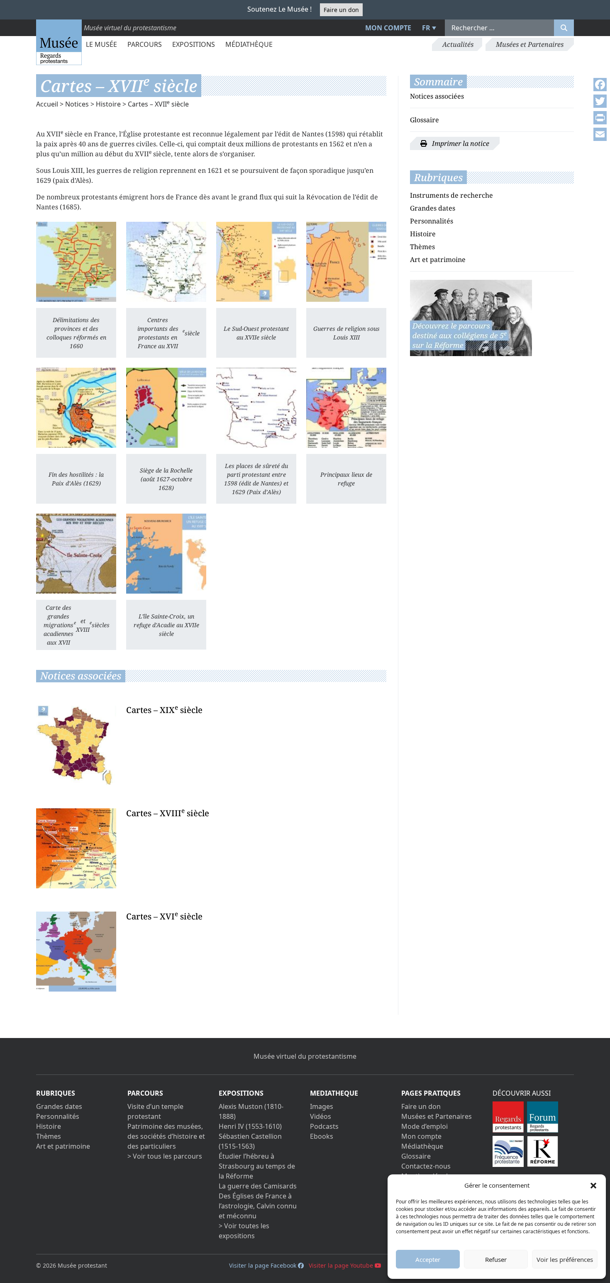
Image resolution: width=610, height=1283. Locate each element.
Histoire (108, 104)
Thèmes (422, 246)
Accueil (47, 104)
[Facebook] (600, 84)
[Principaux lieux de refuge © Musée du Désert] (346, 408)
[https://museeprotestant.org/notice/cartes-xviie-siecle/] (471, 317)
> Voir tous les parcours (164, 1156)
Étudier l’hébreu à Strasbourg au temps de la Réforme (257, 1166)
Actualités (457, 44)
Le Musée (101, 44)
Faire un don (341, 10)
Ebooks (321, 1136)
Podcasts (324, 1126)
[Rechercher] (564, 27)
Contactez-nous (426, 1166)
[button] (593, 1185)
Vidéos (320, 1116)
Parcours (144, 44)
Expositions (193, 44)
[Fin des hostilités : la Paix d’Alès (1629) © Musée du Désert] (76, 408)
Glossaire (424, 119)
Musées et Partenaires (530, 44)
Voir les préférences (565, 1259)
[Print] (600, 117)
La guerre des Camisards (258, 1186)
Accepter (427, 1259)
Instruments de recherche (451, 195)
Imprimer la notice (459, 143)
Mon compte (388, 27)
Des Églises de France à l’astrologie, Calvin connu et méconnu (258, 1205)
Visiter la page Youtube (342, 1265)
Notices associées (437, 96)
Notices (77, 104)
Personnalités (431, 221)
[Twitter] (600, 101)
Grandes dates (432, 208)
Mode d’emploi (424, 1126)
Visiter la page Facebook (263, 1265)
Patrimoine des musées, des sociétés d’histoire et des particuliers (166, 1136)
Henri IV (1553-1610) (250, 1126)
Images (321, 1106)
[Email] (600, 134)
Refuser (496, 1259)
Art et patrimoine (438, 259)
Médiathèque (249, 44)
